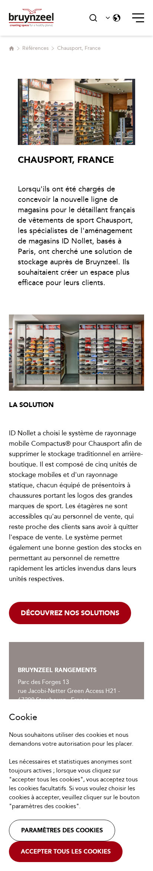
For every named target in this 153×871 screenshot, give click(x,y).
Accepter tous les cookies (66, 851)
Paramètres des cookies (62, 830)
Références (35, 48)
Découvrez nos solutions (70, 613)
